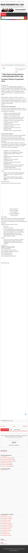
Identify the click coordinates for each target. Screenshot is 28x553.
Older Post (25, 426)
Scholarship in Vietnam (7, 535)
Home (14, 426)
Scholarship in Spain (6, 528)
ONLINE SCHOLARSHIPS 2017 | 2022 (12, 5)
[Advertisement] (14, 31)
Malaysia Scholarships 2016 (8, 461)
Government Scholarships (21, 68)
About (2, 1)
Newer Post (3, 426)
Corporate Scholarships (7, 457)
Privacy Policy (13, 1)
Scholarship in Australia (7, 516)
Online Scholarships (12, 548)
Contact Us (7, 1)
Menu (4, 14)
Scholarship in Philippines (7, 525)
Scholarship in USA (6, 533)
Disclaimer (19, 1)
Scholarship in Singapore (7, 526)
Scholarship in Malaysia (7, 523)
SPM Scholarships (6, 462)
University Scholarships (7, 466)
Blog (23, 1)
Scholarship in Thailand (7, 530)
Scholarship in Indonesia (7, 518)
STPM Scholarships (19, 69)
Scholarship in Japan (6, 520)
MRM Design (22, 548)
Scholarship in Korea (6, 521)
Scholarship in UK (5, 531)
